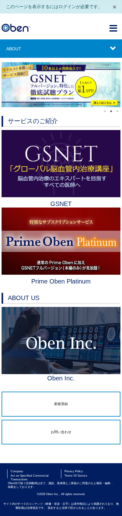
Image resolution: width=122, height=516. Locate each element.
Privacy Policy (73, 471)
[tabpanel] (61, 84)
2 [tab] (111, 111)
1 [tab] (105, 111)
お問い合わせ (61, 432)
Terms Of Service (75, 475)
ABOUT (13, 48)
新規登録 (61, 404)
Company (17, 471)
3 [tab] (117, 111)
